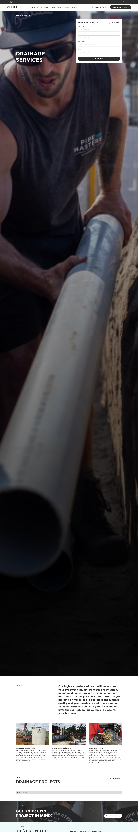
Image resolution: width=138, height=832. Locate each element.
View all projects (114, 778)
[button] (127, 2)
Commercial (44, 7)
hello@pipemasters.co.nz (15, 2)
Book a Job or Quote (120, 7)
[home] (12, 7)
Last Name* (81, 34)
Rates (53, 7)
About (59, 7)
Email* (79, 49)
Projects (66, 7)
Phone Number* (82, 41)
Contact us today (113, 816)
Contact (74, 7)
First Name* (81, 26)
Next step (99, 59)
